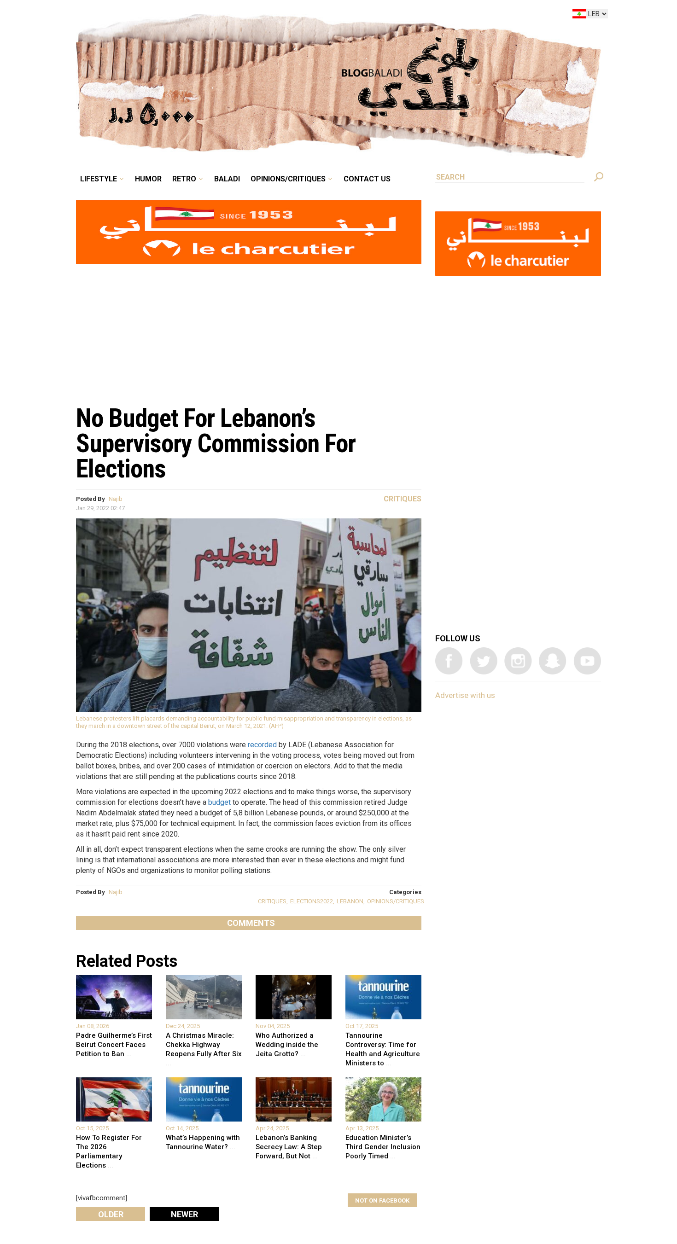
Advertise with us (465, 695)
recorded (262, 744)
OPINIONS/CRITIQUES (395, 901)
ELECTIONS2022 (311, 901)
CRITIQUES (272, 901)
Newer (184, 1214)
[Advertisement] (248, 329)
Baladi (284, 15)
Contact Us (405, 15)
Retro (248, 15)
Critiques (402, 498)
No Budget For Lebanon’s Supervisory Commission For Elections (216, 443)
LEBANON (350, 901)
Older (110, 1214)
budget (219, 802)
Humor (219, 15)
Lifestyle (176, 15)
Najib (116, 498)
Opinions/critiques (336, 15)
